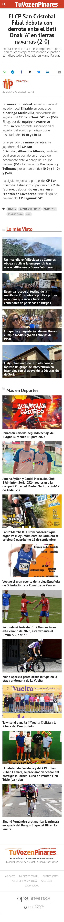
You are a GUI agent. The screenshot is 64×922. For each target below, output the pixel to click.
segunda (12, 209)
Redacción (22, 81)
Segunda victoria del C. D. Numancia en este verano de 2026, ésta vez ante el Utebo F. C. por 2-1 (29, 631)
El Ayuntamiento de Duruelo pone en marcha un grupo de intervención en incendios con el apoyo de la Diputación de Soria (31, 369)
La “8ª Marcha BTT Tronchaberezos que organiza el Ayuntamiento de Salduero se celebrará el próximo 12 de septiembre (30, 536)
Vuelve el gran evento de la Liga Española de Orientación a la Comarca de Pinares (31, 583)
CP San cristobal (15, 214)
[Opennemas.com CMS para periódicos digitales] (33, 902)
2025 (28, 214)
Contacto (10, 876)
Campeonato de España (30, 209)
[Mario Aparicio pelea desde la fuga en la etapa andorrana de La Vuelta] (32, 656)
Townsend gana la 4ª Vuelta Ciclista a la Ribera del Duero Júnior (29, 724)
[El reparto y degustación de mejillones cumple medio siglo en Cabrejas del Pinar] (32, 325)
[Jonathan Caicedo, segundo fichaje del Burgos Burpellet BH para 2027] (32, 412)
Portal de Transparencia (24, 881)
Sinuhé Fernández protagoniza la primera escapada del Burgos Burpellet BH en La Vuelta (30, 825)
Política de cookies (29, 876)
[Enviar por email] (59, 72)
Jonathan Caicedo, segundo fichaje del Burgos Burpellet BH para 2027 (28, 435)
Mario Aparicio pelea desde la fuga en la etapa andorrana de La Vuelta (29, 679)
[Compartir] (4, 72)
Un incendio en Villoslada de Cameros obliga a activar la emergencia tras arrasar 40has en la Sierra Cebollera (30, 263)
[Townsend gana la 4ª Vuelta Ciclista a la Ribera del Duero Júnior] (32, 701)
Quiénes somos (50, 876)
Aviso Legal (46, 881)
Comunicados (32, 885)
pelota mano (50, 209)
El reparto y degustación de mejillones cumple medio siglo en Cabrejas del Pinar (30, 335)
